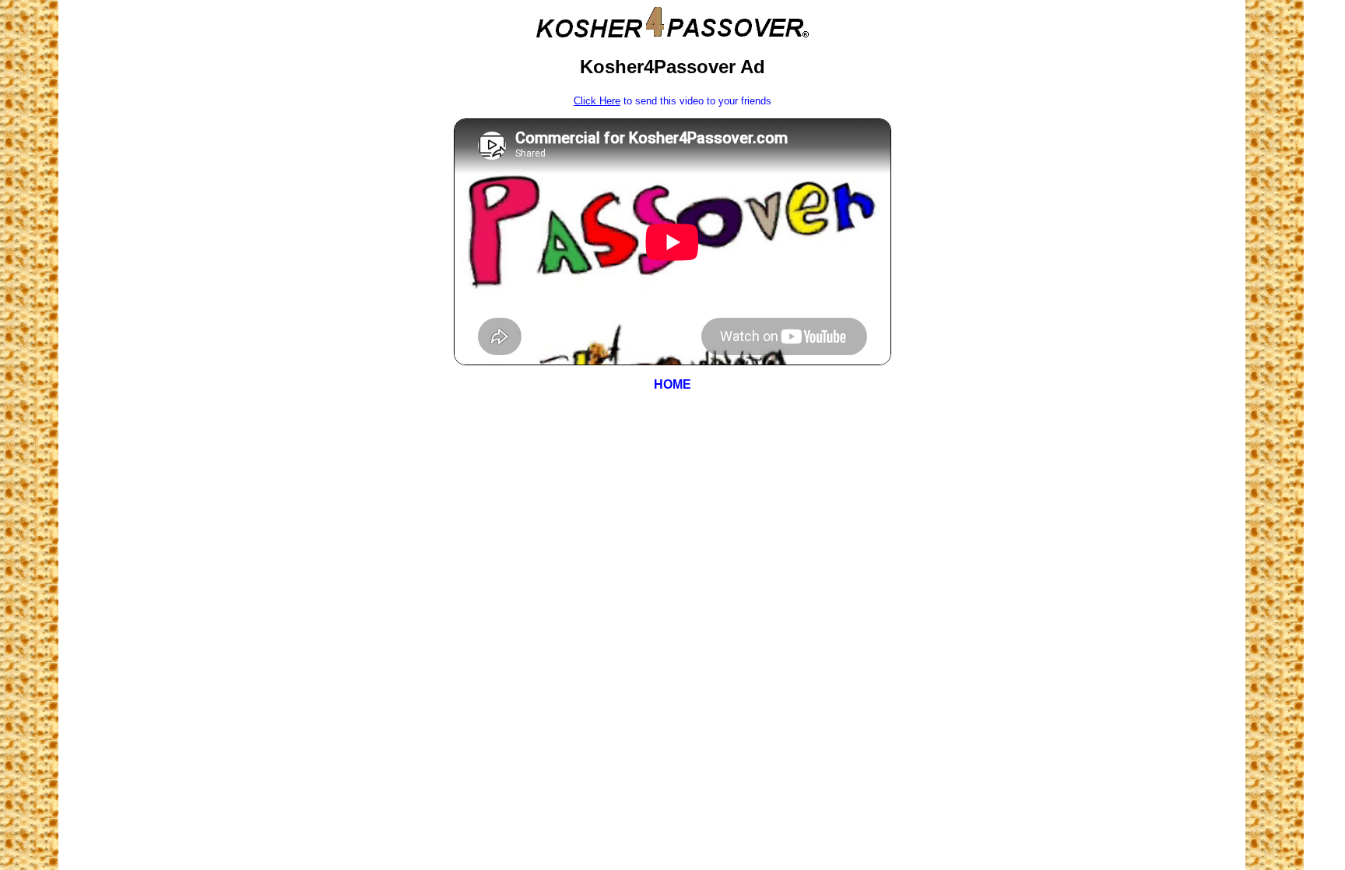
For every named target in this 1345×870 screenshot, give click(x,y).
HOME (672, 384)
